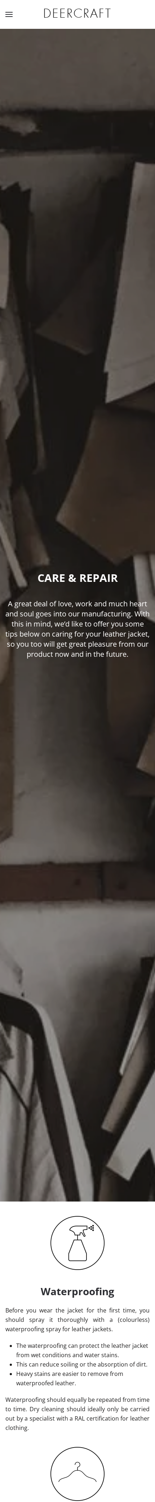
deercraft (77, 14)
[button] (9, 14)
